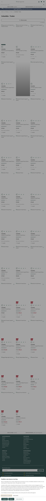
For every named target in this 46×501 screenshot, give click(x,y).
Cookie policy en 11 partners (6, 495)
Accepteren (4, 499)
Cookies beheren (19, 499)
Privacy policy (15, 495)
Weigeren (11, 499)
